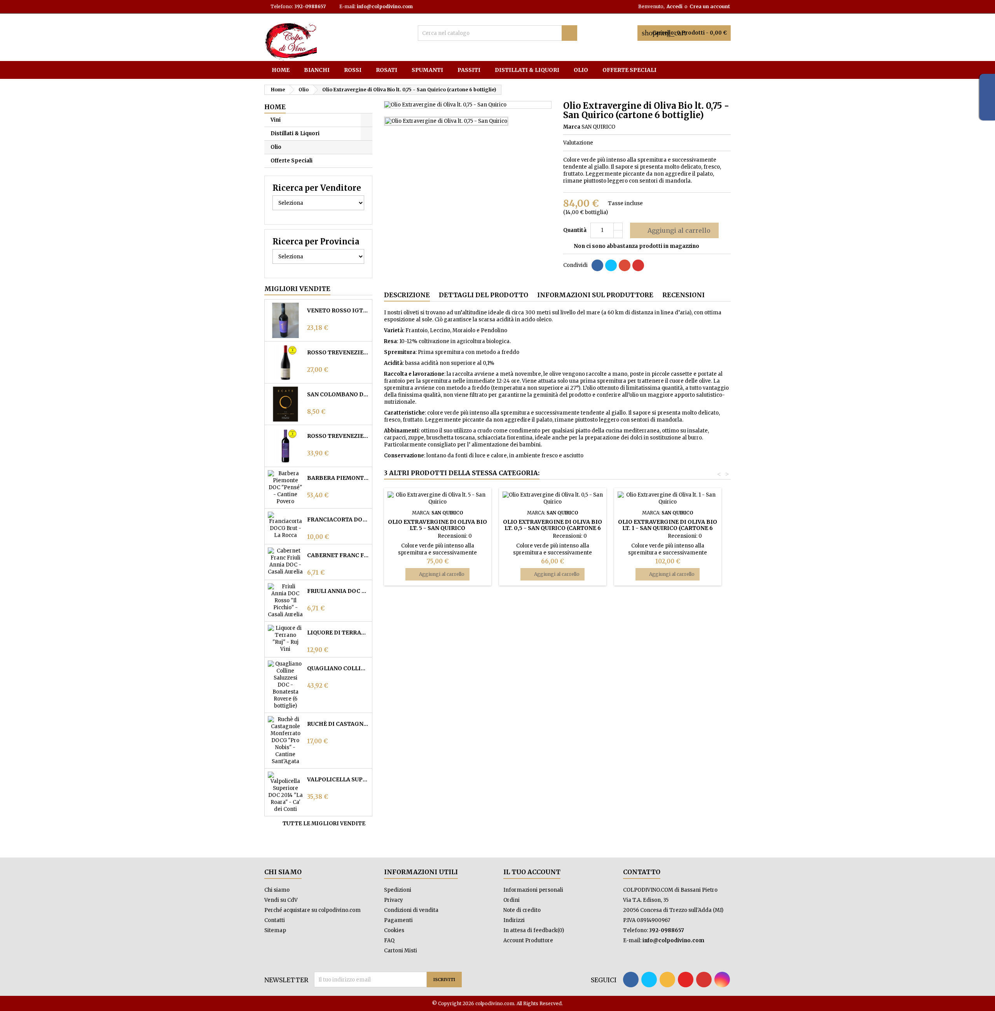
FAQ (389, 940)
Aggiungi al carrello (673, 230)
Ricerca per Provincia (315, 241)
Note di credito (522, 910)
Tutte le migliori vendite (327, 823)
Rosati (386, 69)
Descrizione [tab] (407, 295)
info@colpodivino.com (385, 6)
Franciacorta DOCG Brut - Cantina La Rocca (338, 519)
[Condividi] (597, 265)
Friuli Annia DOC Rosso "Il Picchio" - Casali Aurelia (338, 591)
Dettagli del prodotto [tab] (483, 295)
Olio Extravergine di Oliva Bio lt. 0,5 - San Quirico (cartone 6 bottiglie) (552, 528)
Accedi (675, 6)
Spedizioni (397, 890)
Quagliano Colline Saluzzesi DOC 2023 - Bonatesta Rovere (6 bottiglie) (338, 668)
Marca (571, 127)
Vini (276, 120)
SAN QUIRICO (598, 127)
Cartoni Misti (400, 950)
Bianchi (317, 69)
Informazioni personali (533, 890)
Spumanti (427, 69)
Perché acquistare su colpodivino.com (312, 910)
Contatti (274, 920)
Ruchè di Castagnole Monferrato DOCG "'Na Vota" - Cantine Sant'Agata (338, 724)
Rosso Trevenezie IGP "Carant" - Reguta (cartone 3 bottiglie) (338, 436)
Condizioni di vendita (411, 910)
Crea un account (710, 6)
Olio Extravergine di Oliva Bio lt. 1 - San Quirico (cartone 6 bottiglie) (667, 528)
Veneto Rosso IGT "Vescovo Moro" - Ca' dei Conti (338, 310)
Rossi (352, 69)
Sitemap (275, 930)
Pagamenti (398, 920)
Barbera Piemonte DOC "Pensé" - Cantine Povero (338, 478)
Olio (581, 69)
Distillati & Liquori (527, 69)
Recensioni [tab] (683, 295)
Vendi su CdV (281, 900)
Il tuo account (531, 872)
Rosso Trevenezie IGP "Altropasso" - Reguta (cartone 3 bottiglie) (338, 352)
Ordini (511, 900)
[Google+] (624, 265)
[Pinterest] (638, 265)
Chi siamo (277, 890)
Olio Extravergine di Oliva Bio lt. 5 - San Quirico (437, 525)
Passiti (468, 69)
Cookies (394, 930)
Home (281, 69)
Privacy (393, 900)
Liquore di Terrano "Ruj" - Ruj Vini (338, 632)
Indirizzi (514, 920)
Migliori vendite (297, 289)
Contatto (641, 872)
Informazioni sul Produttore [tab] (595, 295)
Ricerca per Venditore (316, 188)
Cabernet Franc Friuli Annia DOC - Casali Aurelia (338, 555)
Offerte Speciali (629, 69)
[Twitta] (611, 265)
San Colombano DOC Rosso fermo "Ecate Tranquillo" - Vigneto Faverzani (338, 394)
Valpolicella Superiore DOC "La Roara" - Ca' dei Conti (338, 779)
